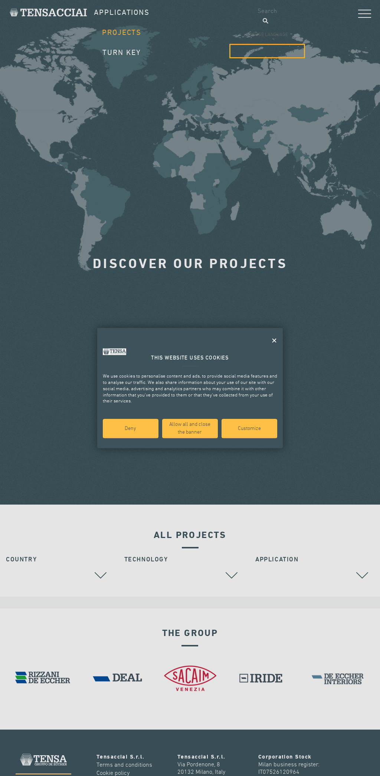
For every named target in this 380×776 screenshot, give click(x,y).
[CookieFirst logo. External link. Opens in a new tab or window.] (114, 351)
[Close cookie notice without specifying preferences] (274, 340)
